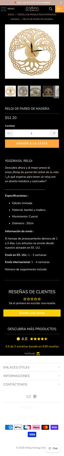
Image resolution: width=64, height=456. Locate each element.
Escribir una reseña (32, 313)
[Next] (56, 52)
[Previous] (7, 52)
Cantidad (10, 125)
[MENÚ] (2, 8)
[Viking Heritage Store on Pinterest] (35, 397)
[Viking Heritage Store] (32, 8)
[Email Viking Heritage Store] (28, 397)
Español (28, 408)
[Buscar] (50, 8)
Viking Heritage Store (36, 447)
